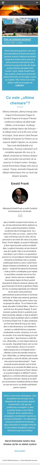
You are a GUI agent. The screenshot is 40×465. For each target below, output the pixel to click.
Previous (6, 22)
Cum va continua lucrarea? (17, 39)
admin (20, 43)
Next (10, 22)
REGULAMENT (20, 451)
